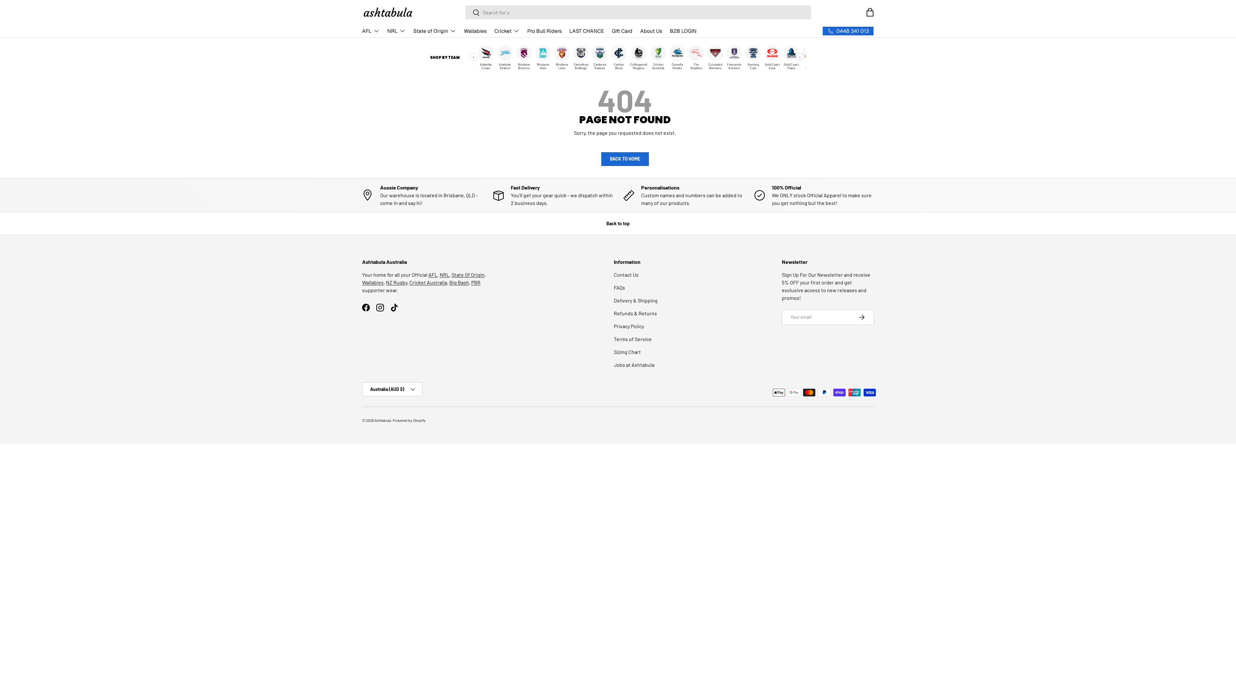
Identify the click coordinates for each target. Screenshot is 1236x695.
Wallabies (475, 31)
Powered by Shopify (409, 420)
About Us (651, 31)
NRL (392, 31)
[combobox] (638, 12)
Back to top (618, 223)
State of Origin (430, 31)
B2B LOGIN (683, 31)
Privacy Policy (629, 326)
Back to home (625, 159)
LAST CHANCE (586, 31)
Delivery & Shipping (636, 300)
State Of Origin (468, 275)
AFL (366, 31)
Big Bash (459, 282)
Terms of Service (633, 339)
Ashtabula (383, 420)
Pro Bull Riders (544, 31)
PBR (476, 282)
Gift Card (622, 31)
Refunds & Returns (635, 313)
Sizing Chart (627, 352)
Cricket (502, 31)
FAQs (619, 287)
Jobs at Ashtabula (634, 365)
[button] (870, 12)
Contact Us (626, 275)
